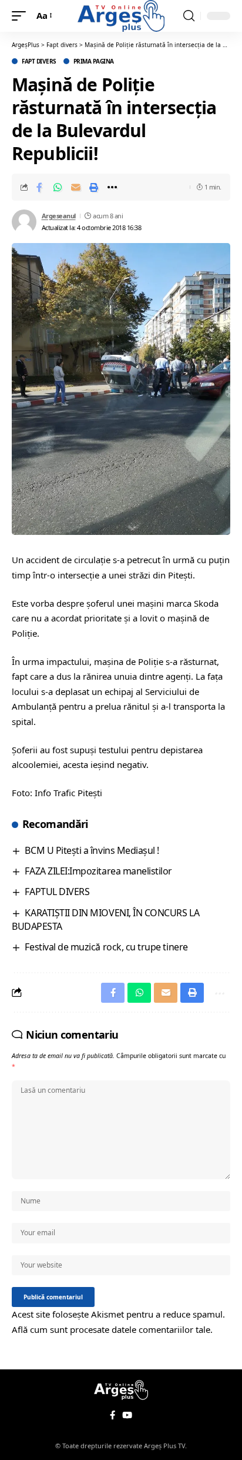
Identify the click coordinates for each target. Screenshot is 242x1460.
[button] (22, 16)
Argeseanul (59, 215)
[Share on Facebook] (39, 187)
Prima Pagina (93, 61)
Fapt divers (39, 61)
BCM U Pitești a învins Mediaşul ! (92, 850)
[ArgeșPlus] (121, 16)
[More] (112, 187)
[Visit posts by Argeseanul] (24, 221)
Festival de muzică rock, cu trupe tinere (106, 946)
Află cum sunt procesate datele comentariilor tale (111, 1329)
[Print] (94, 187)
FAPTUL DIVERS (57, 891)
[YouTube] (127, 1415)
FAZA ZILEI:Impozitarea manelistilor (98, 870)
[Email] (76, 187)
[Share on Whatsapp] (57, 187)
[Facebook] (112, 1415)
